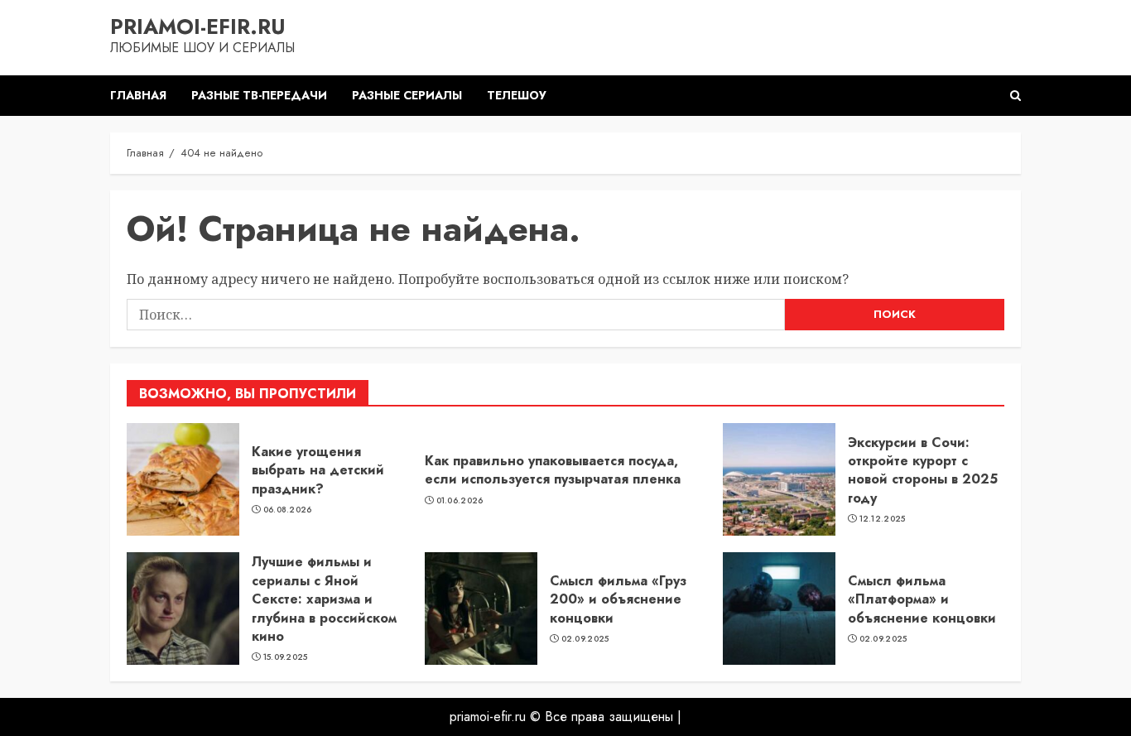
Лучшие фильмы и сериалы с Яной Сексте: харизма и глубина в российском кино (324, 599)
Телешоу (516, 95)
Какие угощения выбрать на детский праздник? (318, 470)
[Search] (1015, 95)
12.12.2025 (882, 519)
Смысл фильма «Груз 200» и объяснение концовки (618, 599)
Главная (138, 95)
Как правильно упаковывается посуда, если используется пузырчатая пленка (553, 469)
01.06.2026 (460, 501)
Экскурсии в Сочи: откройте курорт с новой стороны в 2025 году (923, 470)
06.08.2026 (287, 510)
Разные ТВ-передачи (259, 95)
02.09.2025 (585, 639)
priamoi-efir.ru (198, 26)
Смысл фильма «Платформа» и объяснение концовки (922, 599)
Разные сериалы (407, 95)
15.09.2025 (285, 657)
